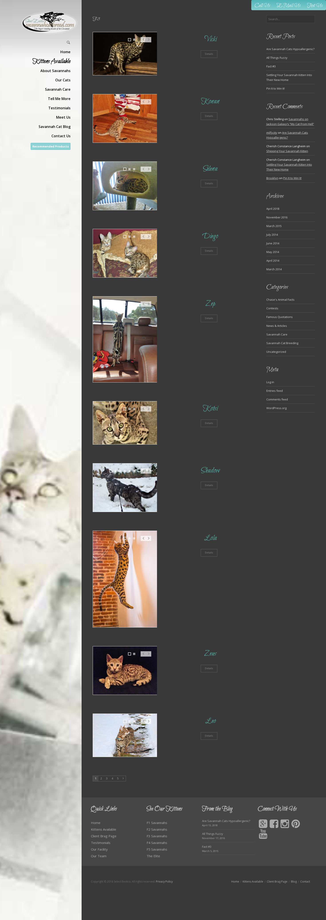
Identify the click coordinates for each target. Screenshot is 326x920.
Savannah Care (276, 334)
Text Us (315, 5)
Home (95, 822)
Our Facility (99, 849)
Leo (210, 721)
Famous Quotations (279, 317)
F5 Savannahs (157, 849)
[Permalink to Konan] (125, 118)
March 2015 (274, 226)
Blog (294, 881)
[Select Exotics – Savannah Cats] (49, 23)
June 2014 (272, 243)
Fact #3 (271, 66)
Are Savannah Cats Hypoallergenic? (290, 49)
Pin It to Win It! (275, 88)
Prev (143, 42)
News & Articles (276, 326)
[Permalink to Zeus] (125, 670)
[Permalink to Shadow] (125, 487)
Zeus (210, 653)
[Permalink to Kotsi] (125, 423)
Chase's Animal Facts (280, 300)
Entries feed (274, 391)
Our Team (98, 856)
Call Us (262, 5)
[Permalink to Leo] (125, 735)
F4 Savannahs (157, 842)
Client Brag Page (103, 836)
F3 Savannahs (157, 836)
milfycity (271, 133)
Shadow (210, 470)
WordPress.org (276, 408)
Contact (305, 881)
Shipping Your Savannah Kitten (287, 151)
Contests (272, 308)
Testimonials (100, 842)
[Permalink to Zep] (125, 339)
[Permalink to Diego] (125, 253)
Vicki (210, 39)
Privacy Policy (164, 881)
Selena (210, 169)
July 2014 (272, 235)
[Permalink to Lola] (125, 579)
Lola (210, 538)
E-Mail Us (288, 5)
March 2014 (274, 269)
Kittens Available (103, 829)
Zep (210, 303)
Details (209, 53)
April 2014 (272, 261)
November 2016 (276, 217)
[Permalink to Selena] (125, 185)
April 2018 (272, 209)
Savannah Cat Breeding (282, 343)
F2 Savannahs (157, 829)
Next (148, 42)
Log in (270, 382)
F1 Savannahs (157, 822)
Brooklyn (272, 178)
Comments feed (277, 399)
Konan (210, 101)
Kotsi (210, 408)
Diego (210, 236)
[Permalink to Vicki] (125, 53)
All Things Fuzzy (276, 58)
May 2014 (272, 252)
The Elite (153, 856)
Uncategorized (276, 352)
